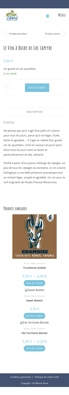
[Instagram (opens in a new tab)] (36, 5)
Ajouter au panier (37, 87)
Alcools (27, 263)
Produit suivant (52, 33)
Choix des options (34, 283)
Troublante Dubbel (34, 267)
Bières (33, 263)
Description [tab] (35, 111)
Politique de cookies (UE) (47, 376)
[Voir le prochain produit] (63, 33)
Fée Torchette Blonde (34, 333)
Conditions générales (20, 376)
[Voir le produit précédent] (6, 33)
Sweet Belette (34, 300)
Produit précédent (18, 33)
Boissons (41, 263)
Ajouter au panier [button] (34, 316)
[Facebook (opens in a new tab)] (32, 5)
